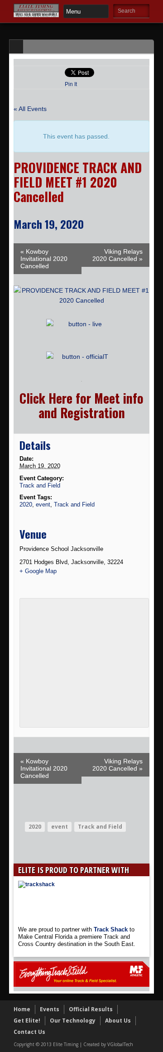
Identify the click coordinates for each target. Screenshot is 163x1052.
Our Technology (73, 1020)
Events (49, 1009)
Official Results (91, 1009)
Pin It (71, 84)
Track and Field (39, 485)
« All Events (30, 108)
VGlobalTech (120, 1044)
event (43, 504)
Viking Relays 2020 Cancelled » (117, 255)
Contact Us (29, 1032)
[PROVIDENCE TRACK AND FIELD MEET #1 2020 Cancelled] (81, 300)
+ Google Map (38, 571)
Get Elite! (27, 1020)
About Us (118, 1020)
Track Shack (111, 929)
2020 (25, 504)
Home (22, 1009)
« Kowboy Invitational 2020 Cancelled (43, 259)
